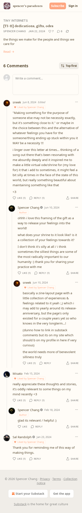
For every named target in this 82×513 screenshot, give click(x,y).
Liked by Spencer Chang (30, 107)
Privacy (45, 479)
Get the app (61, 494)
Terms (56, 479)
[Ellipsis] (76, 102)
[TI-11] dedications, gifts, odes (28, 26)
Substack (20, 504)
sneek (17, 102)
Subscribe (57, 6)
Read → (8, 51)
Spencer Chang (14, 31)
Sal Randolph (22, 437)
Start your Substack (30, 494)
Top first (71, 66)
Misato (17, 373)
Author (23, 212)
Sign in (73, 6)
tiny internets (15, 20)
